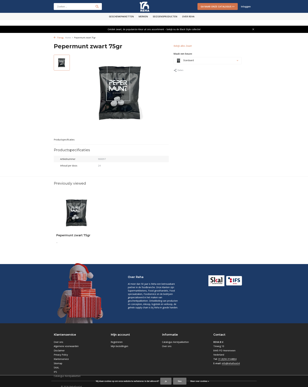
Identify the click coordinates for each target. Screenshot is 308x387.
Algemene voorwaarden (66, 346)
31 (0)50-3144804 (227, 359)
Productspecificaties (64, 139)
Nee (180, 381)
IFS (55, 371)
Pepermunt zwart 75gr (73, 235)
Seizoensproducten (165, 16)
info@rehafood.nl (231, 363)
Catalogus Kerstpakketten (175, 342)
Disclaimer (59, 350)
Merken (143, 16)
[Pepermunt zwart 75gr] (77, 212)
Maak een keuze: (183, 53)
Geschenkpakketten (121, 16)
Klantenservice (61, 359)
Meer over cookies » (199, 381)
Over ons (58, 342)
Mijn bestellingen (119, 346)
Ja (166, 381)
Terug (60, 37)
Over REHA (188, 16)
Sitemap (58, 363)
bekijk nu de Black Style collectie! (184, 29)
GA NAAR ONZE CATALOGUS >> (218, 6)
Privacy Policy (61, 354)
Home (68, 37)
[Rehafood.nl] (154, 6)
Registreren (117, 342)
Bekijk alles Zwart (183, 45)
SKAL (56, 367)
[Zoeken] (97, 6)
